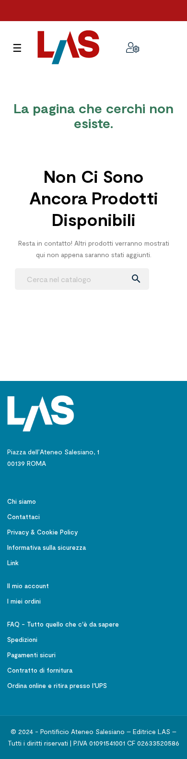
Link (13, 563)
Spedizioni (22, 639)
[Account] (133, 47)
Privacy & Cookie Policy (42, 532)
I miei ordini (24, 601)
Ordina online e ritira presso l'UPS (57, 685)
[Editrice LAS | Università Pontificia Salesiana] (40, 413)
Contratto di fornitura (39, 670)
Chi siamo (21, 501)
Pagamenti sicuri (31, 655)
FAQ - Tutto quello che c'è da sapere (63, 624)
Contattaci (23, 517)
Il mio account (28, 586)
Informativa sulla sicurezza (46, 547)
